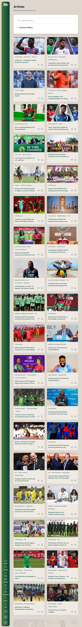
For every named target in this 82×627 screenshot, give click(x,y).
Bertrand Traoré (52, 57)
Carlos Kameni (19, 570)
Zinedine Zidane (52, 606)
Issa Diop (50, 573)
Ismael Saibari (52, 246)
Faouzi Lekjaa (65, 472)
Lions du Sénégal (19, 90)
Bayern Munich (61, 246)
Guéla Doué (27, 283)
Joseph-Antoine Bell (20, 573)
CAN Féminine (52, 185)
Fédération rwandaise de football (57, 344)
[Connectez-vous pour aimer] (38, 65)
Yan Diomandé (52, 408)
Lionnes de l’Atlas (31, 375)
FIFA (19, 154)
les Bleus (60, 603)
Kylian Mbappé (52, 603)
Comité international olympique (56, 280)
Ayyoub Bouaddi (52, 570)
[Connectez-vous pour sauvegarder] (42, 65)
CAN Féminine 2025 (20, 246)
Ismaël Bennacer (52, 59)
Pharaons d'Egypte (62, 90)
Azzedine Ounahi (62, 570)
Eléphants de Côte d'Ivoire (22, 280)
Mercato (34, 57)
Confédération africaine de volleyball (25, 603)
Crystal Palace (18, 57)
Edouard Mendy (28, 570)
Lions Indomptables (32, 408)
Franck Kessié (62, 57)
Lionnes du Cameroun (26, 185)
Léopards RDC (62, 375)
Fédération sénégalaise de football (24, 313)
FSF (36, 313)
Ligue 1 (60, 124)
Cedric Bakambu (52, 375)
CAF (16, 154)
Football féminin (61, 216)
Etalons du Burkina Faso (21, 124)
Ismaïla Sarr (27, 57)
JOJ (67, 280)
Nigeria (17, 185)
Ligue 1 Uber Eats (52, 124)
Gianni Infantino (26, 154)
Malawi (29, 246)
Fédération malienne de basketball (57, 506)
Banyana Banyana (20, 506)
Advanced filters (26, 27)
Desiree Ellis (29, 506)
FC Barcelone (51, 90)
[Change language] (5, 611)
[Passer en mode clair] (5, 617)
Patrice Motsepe (19, 475)
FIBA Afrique (51, 509)
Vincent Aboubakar (20, 408)
